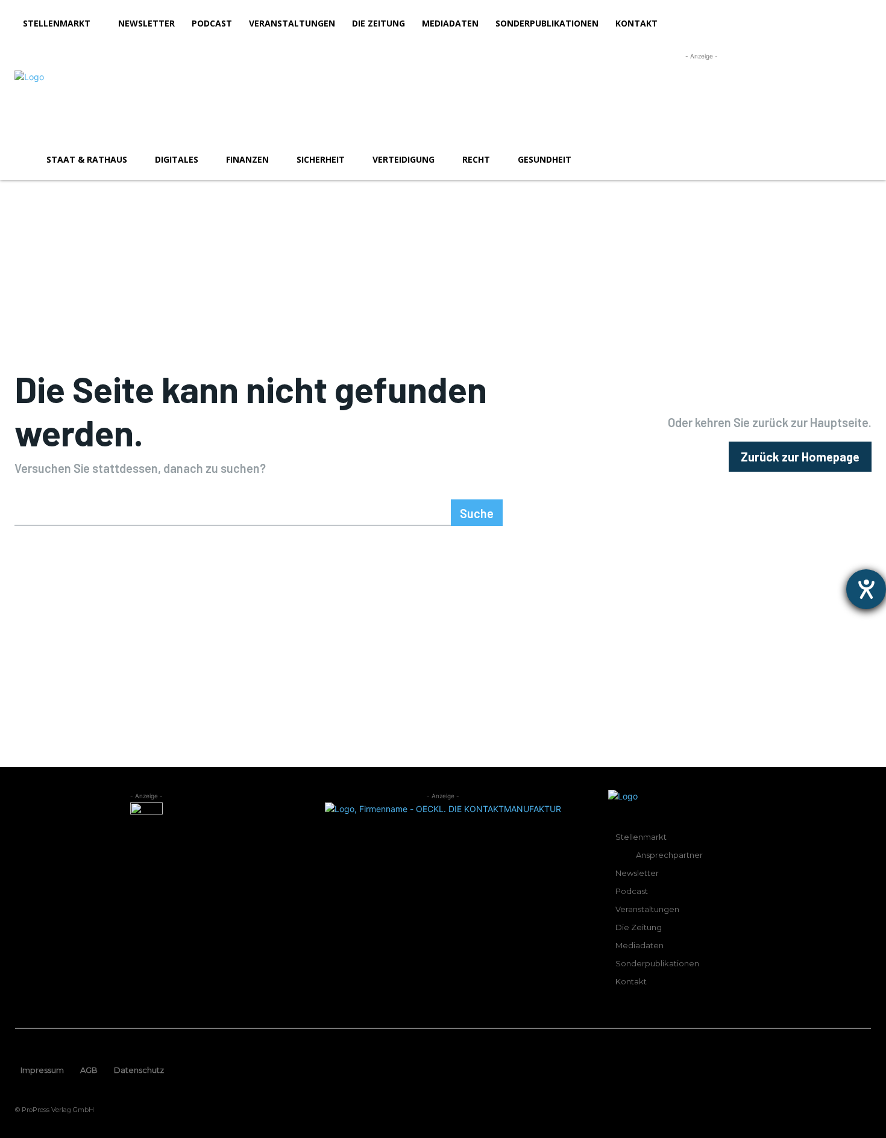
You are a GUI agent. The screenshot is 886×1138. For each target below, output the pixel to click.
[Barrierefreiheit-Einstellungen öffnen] (866, 589)
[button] (857, 159)
